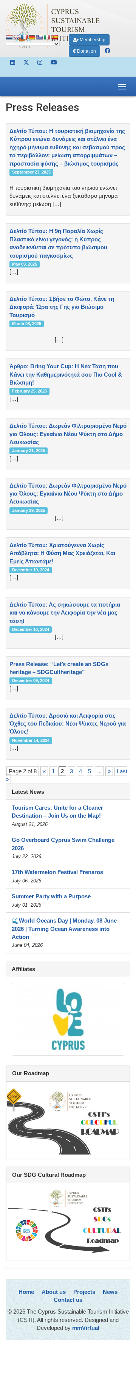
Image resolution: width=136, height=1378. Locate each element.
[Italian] (46, 37)
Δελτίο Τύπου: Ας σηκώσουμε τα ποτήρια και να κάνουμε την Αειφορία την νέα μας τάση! (64, 612)
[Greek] (39, 37)
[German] (31, 37)
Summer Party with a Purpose (51, 896)
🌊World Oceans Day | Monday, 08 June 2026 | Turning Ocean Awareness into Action (64, 928)
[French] (24, 37)
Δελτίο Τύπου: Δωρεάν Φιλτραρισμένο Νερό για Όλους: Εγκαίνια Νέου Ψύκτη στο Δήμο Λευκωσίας (68, 433)
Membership (92, 39)
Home (26, 1292)
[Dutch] (9, 37)
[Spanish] (54, 37)
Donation (86, 51)
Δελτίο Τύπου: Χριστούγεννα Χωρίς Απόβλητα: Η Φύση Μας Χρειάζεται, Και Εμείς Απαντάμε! (62, 553)
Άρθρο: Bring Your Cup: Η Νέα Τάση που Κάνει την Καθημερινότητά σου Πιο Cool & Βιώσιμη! (65, 374)
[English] (16, 37)
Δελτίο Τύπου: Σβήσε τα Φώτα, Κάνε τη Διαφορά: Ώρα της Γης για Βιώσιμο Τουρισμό (61, 307)
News (110, 1292)
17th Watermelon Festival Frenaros (57, 872)
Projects (84, 1292)
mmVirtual (85, 1328)
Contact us (68, 1300)
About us (54, 1292)
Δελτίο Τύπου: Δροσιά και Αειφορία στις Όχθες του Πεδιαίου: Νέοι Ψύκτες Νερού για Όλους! (67, 723)
